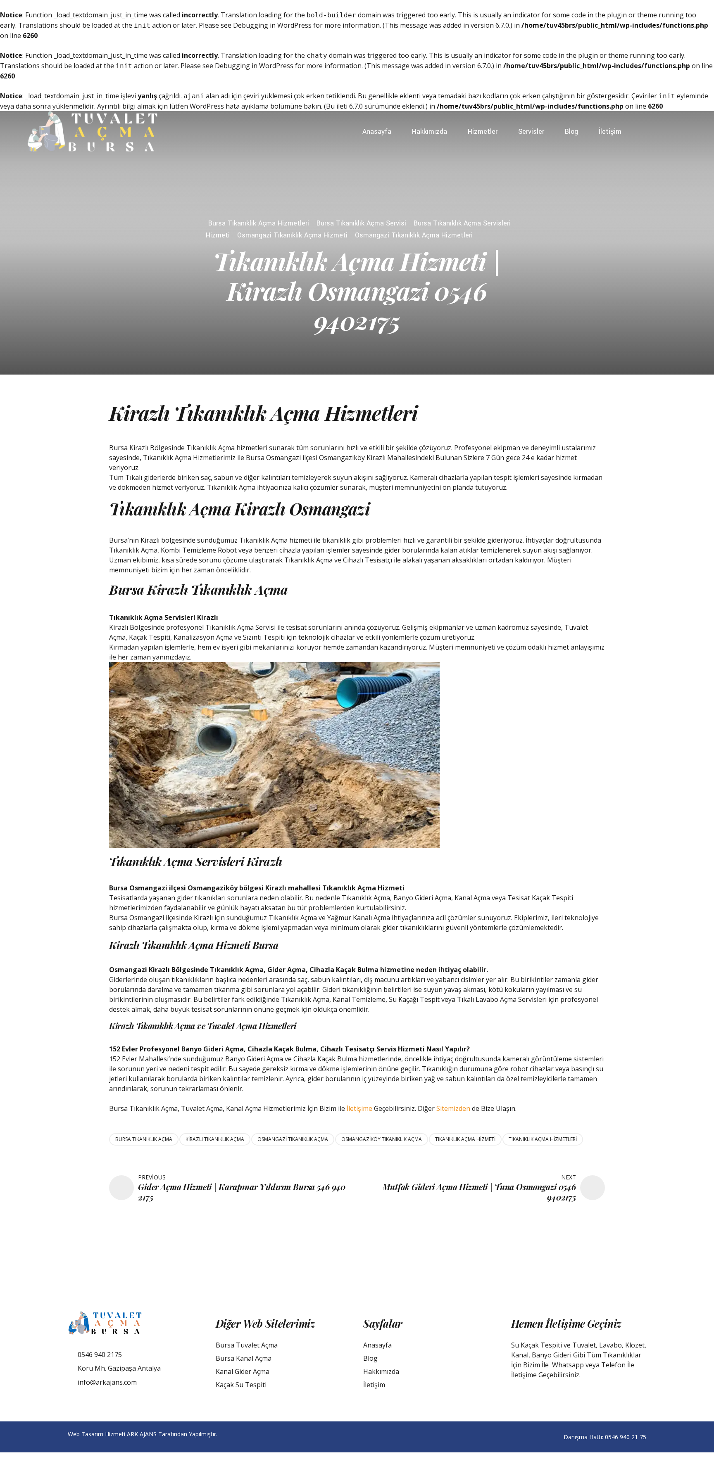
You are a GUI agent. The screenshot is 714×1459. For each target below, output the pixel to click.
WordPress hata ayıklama (229, 106)
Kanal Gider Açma (242, 1371)
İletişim (610, 131)
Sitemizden (453, 1108)
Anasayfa (376, 131)
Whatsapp (568, 1364)
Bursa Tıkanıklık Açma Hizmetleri (258, 223)
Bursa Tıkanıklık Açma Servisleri (462, 223)
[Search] (685, 132)
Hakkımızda (429, 131)
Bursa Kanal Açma (243, 1358)
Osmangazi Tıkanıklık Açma (292, 1139)
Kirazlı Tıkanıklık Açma (215, 1139)
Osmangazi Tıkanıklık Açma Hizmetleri (414, 235)
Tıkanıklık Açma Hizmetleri (543, 1139)
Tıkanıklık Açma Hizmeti (465, 1139)
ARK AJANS (142, 1434)
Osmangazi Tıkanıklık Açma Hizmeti (292, 235)
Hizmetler (482, 131)
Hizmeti (218, 235)
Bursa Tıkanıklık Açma (143, 1139)
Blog (571, 131)
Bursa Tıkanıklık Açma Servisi (361, 223)
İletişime (359, 1108)
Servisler (531, 131)
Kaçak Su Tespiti (241, 1384)
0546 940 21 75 (625, 1437)
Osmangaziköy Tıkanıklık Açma (381, 1139)
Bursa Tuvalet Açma (247, 1345)
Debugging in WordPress (272, 25)
